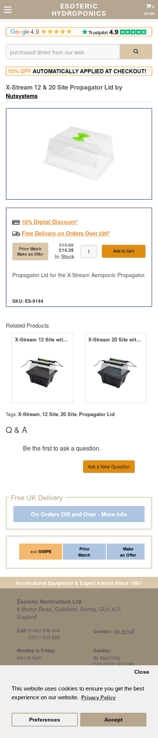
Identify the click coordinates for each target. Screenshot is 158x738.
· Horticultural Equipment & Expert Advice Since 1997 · (78, 583)
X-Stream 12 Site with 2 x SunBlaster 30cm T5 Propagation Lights (42, 339)
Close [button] (141, 672)
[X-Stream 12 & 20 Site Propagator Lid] (79, 154)
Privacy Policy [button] (98, 697)
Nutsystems (22, 95)
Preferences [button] (44, 720)
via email (124, 631)
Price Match (84, 552)
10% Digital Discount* (49, 221)
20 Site (69, 414)
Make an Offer (128, 552)
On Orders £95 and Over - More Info (79, 514)
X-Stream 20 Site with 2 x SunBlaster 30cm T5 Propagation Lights (115, 339)
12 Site (50, 414)
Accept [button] (113, 720)
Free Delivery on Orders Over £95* (66, 233)
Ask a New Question (109, 466)
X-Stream (29, 414)
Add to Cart (123, 251)
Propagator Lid (97, 414)
